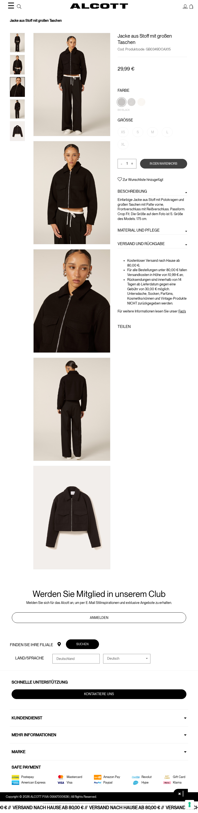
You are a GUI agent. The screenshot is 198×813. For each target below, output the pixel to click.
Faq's (182, 311)
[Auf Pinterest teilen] (135, 337)
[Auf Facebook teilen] (120, 337)
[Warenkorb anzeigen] (191, 7)
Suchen (82, 644)
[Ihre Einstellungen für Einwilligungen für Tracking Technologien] (189, 804)
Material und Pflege (139, 230)
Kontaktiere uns (99, 694)
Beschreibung (132, 191)
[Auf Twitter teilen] (127, 337)
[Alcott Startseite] (99, 6)
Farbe (123, 90)
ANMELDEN (99, 618)
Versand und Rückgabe (141, 243)
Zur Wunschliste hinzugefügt (142, 180)
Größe (125, 120)
